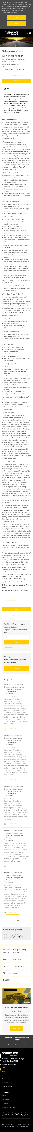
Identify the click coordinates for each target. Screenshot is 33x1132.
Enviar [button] (16, 642)
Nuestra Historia (6, 1075)
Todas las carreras (7, 1087)
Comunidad (5, 1079)
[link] (8, 647)
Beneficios (5, 1083)
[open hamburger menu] (3, 33)
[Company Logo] (12, 33)
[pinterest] (25, 1114)
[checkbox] (16, 75)
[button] (16, 81)
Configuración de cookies (9, 12)
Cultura (4, 1071)
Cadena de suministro (8, 1107)
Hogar (3, 1067)
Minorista (4, 1095)
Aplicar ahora (14, 728)
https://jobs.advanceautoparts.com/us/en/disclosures (15, 590)
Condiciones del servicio (23, 1126)
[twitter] (12, 1114)
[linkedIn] (8, 1114)
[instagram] (17, 1114)
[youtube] (21, 1114)
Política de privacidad (8, 1126)
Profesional (5, 1103)
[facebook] (4, 1114)
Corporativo (5, 1099)
